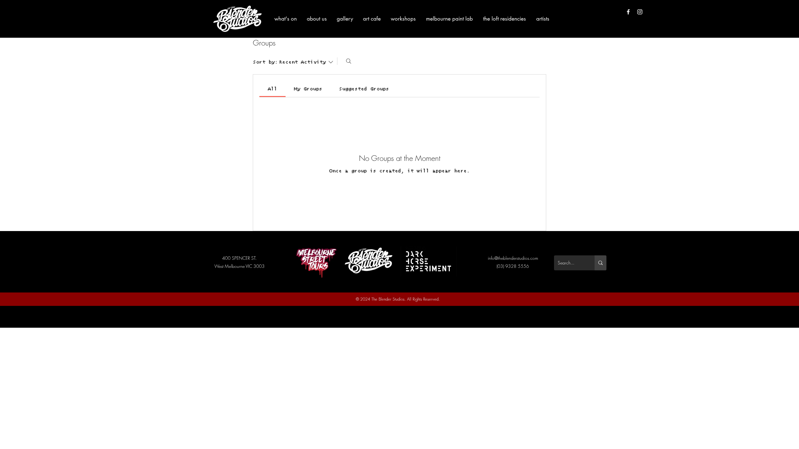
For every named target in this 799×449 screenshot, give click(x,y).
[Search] (348, 61)
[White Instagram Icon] (639, 11)
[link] (272, 88)
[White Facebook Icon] (628, 11)
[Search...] (600, 262)
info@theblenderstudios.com (513, 258)
